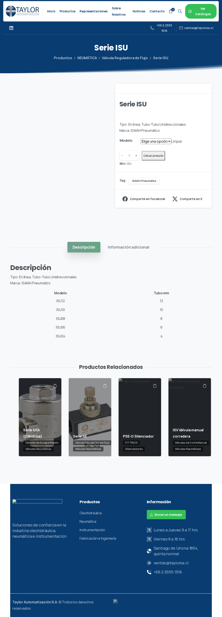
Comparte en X (191, 199)
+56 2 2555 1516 (164, 28)
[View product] (55, 386)
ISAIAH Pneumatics (144, 181)
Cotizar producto (153, 156)
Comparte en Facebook (147, 199)
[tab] (83, 247)
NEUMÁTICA (87, 57)
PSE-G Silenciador (138, 436)
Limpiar (176, 141)
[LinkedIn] (11, 28)
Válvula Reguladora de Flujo (125, 57)
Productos (63, 57)
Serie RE (80, 436)
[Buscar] (180, 11)
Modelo (126, 140)
